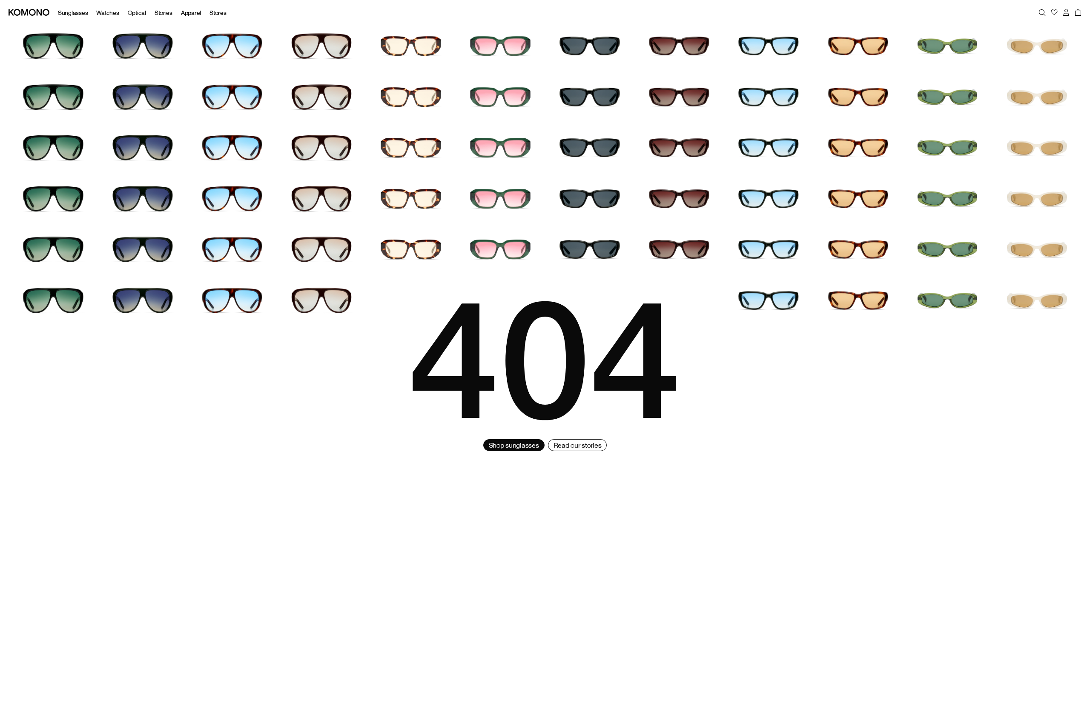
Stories (163, 12)
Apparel (191, 12)
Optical (137, 12)
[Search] (1042, 12)
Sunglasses (73, 12)
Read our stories (578, 445)
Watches (107, 12)
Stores (217, 12)
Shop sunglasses (514, 445)
